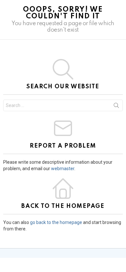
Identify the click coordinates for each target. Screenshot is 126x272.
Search (116, 107)
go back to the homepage (56, 222)
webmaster (62, 168)
